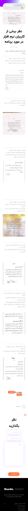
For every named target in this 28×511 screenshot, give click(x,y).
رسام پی (11, 392)
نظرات (19, 394)
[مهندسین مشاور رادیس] (14, 5)
